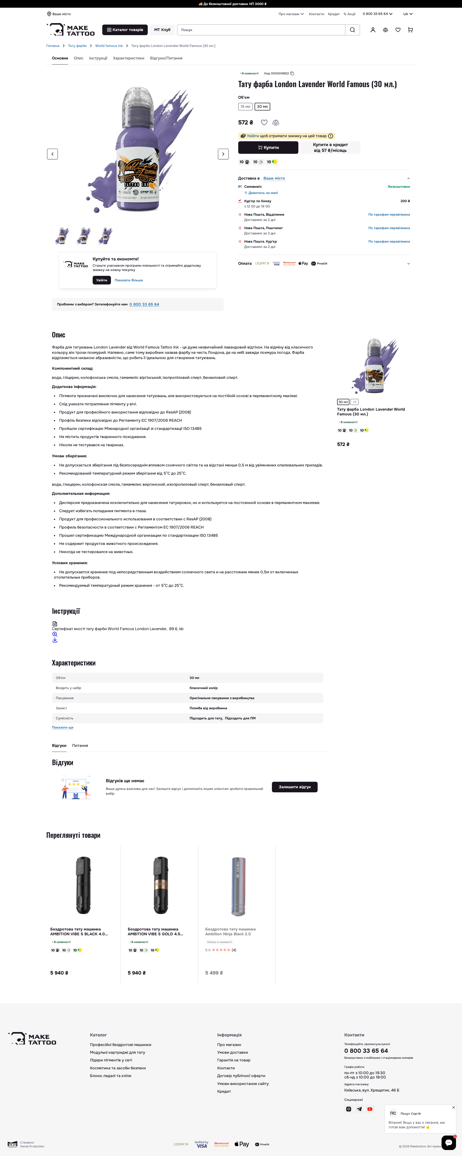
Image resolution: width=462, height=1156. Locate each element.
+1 (354, 402)
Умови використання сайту (243, 1084)
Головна (52, 46)
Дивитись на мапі (263, 193)
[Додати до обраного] (264, 122)
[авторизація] (373, 30)
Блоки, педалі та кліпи (110, 1076)
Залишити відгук (295, 786)
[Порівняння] (385, 30)
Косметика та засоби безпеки (118, 1068)
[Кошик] (410, 30)
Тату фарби (77, 46)
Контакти (316, 14)
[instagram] (349, 1109)
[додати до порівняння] (275, 122)
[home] (63, 45)
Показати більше (129, 280)
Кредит (334, 14)
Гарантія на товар (233, 1060)
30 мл (343, 402)
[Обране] (398, 30)
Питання (80, 745)
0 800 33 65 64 (375, 14)
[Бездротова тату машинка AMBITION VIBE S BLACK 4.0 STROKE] (83, 887)
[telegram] (359, 1109)
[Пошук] (352, 30)
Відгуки (59, 745)
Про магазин (229, 1045)
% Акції (349, 14)
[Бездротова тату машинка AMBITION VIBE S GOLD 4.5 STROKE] (161, 887)
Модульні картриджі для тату (117, 1052)
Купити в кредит (330, 147)
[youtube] (370, 1109)
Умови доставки (232, 1052)
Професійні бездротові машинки (120, 1045)
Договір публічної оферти (241, 1076)
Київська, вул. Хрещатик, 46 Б (371, 1090)
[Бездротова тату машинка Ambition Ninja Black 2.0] (238, 887)
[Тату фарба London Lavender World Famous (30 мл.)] (374, 366)
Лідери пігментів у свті (111, 1060)
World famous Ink (109, 46)
